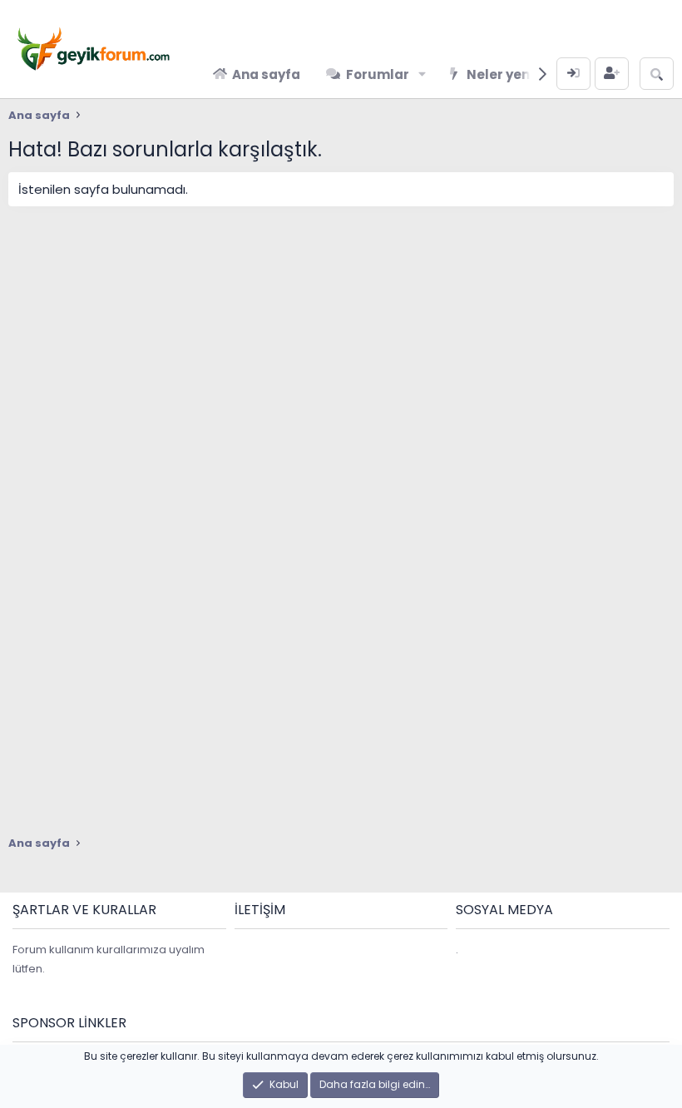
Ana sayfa (266, 74)
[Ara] (657, 73)
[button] (421, 74)
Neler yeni (500, 74)
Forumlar (377, 74)
